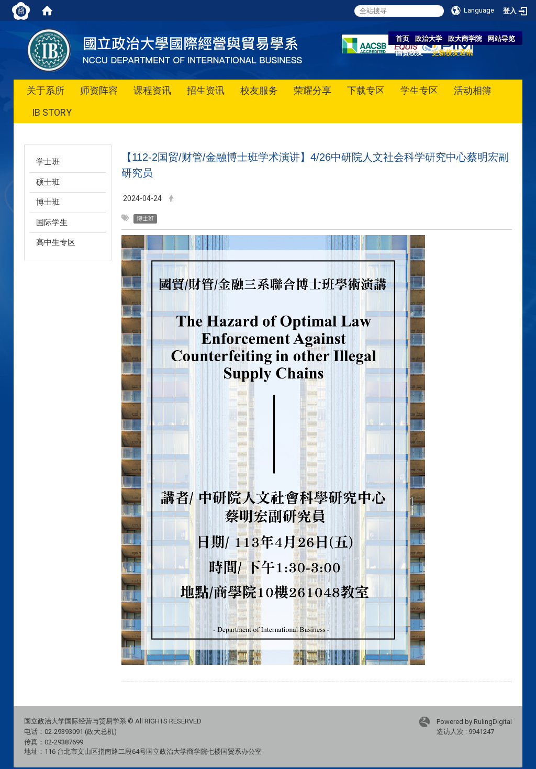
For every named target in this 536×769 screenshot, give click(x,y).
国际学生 (52, 222)
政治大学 (428, 38)
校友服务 (259, 90)
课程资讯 (152, 90)
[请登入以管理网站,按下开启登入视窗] (21, 10)
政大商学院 (465, 38)
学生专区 (419, 90)
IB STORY (52, 112)
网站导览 (501, 38)
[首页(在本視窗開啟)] (47, 10)
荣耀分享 (312, 90)
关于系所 (45, 90)
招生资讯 (206, 90)
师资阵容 (99, 90)
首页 (402, 38)
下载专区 (366, 90)
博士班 (48, 202)
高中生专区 (55, 242)
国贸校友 (409, 53)
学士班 (48, 161)
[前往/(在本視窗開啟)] (170, 49)
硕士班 (48, 182)
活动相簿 (473, 90)
